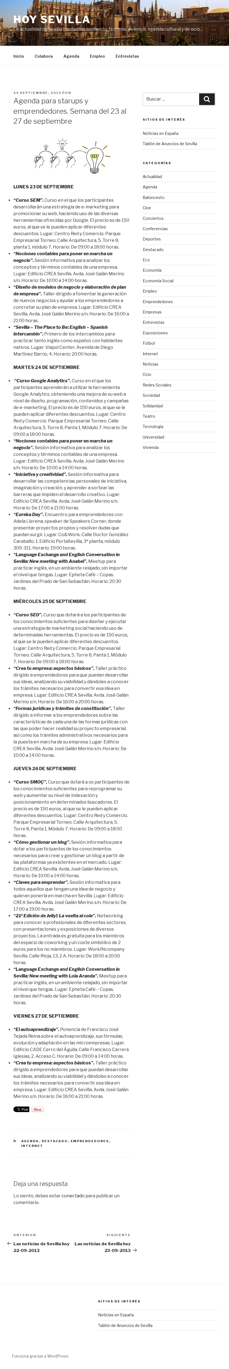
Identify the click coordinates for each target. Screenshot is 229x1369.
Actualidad (152, 176)
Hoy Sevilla (52, 19)
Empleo (97, 56)
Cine (147, 207)
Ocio (147, 374)
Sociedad (151, 395)
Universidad (153, 437)
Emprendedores (90, 1141)
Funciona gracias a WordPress (40, 1356)
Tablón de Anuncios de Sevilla (170, 143)
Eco (146, 259)
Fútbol (149, 343)
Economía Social (158, 280)
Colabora (44, 56)
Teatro (149, 416)
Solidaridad (153, 405)
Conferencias (155, 228)
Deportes (152, 239)
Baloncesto (153, 197)
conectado (73, 1195)
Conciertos (153, 218)
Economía (152, 270)
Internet (32, 1146)
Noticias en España (160, 133)
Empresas (152, 312)
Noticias (150, 364)
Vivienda (151, 447)
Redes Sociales (157, 385)
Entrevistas (127, 56)
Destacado (55, 1141)
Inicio (18, 56)
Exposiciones (155, 332)
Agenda (71, 56)
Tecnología (153, 426)
